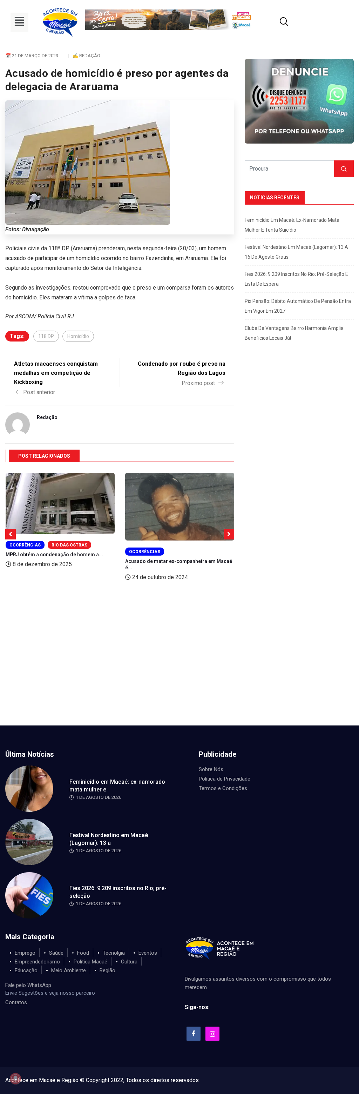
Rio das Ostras (69, 545)
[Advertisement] (179, 673)
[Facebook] (194, 1034)
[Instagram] (212, 1034)
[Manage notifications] (15, 1078)
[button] (19, 22)
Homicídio (78, 336)
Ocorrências (25, 545)
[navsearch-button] (275, 22)
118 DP (46, 336)
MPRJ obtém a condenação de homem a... (54, 554)
